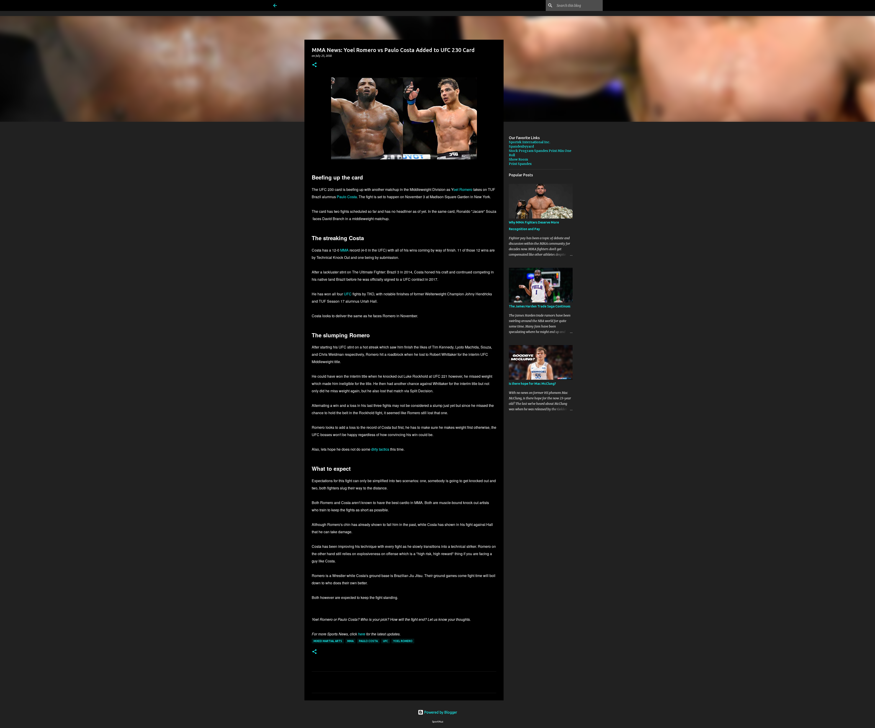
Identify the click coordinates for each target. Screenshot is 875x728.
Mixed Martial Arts (328, 641)
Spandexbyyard (521, 146)
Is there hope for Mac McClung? (532, 383)
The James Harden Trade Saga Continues (539, 306)
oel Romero (462, 189)
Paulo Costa (347, 196)
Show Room (518, 159)
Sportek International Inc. (529, 142)
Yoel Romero (402, 641)
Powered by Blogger (440, 712)
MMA (344, 250)
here (361, 634)
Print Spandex (520, 164)
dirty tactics (380, 449)
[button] (314, 65)
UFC (348, 293)
